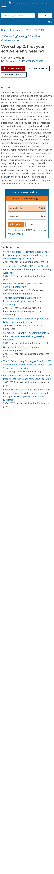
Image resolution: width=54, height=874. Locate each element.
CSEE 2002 (39, 30)
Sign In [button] (38, 198)
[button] (50, 21)
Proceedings (16, 30)
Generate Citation (14, 74)
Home (4, 30)
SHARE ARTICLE (39, 68)
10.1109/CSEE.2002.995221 (31, 61)
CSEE (28, 30)
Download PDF (15, 68)
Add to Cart (16, 224)
